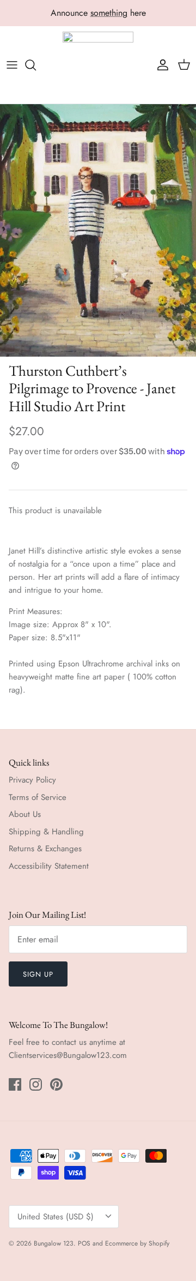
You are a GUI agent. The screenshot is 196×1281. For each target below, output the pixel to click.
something (108, 13)
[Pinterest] (56, 1084)
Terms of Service (37, 797)
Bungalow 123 (54, 1243)
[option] (98, 230)
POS (84, 1243)
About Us (25, 814)
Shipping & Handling (46, 832)
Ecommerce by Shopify (137, 1243)
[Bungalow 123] (98, 65)
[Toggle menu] (12, 65)
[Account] (160, 65)
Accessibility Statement (49, 866)
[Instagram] (35, 1084)
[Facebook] (15, 1084)
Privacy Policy (32, 780)
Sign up (38, 974)
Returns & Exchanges (45, 849)
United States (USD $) (55, 1217)
